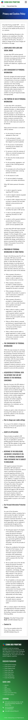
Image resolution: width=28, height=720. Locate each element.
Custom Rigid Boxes (8, 674)
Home (4, 6)
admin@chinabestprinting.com (15, 620)
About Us (6, 685)
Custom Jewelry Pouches (9, 666)
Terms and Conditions (9, 694)
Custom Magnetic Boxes (9, 668)
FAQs (5, 687)
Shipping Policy (7, 691)
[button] (26, 2)
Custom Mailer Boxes (9, 672)
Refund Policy (7, 689)
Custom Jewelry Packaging (10, 664)
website (15, 424)
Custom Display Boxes (9, 676)
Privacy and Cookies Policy (10, 692)
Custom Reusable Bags (9, 677)
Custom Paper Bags (8, 670)
